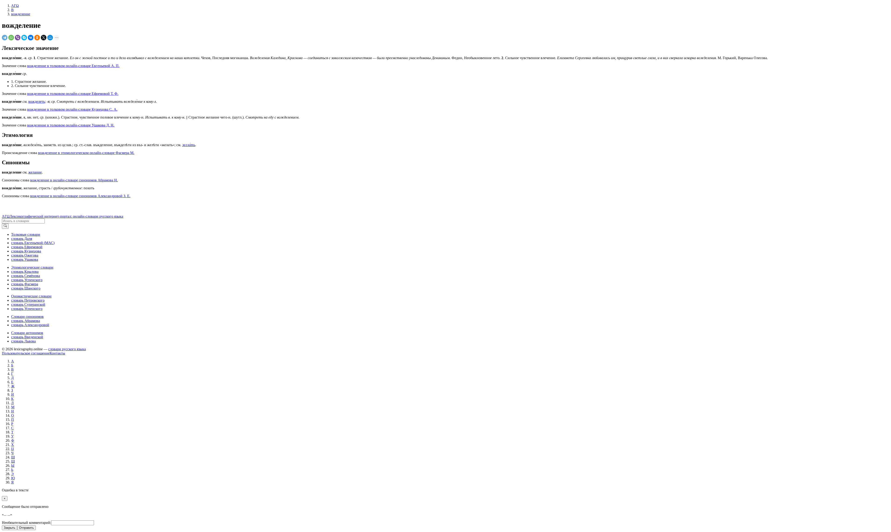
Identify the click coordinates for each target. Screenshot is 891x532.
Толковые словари (25, 234)
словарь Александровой (30, 325)
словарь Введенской (27, 337)
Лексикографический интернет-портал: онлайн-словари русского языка (66, 216)
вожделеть (36, 101)
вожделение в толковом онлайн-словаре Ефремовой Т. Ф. (72, 94)
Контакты (57, 353)
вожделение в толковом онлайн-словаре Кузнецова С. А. (72, 109)
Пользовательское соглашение (26, 353)
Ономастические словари (31, 296)
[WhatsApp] (11, 37)
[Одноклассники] (37, 37)
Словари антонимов (27, 333)
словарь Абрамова (25, 321)
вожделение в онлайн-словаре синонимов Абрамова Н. (74, 180)
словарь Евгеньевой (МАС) (33, 243)
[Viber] (17, 37)
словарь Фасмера (24, 284)
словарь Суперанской (28, 304)
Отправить (26, 527)
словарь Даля (21, 239)
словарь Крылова (25, 272)
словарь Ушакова (24, 259)
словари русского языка (67, 349)
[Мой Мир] (50, 37)
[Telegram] (4, 37)
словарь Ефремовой (26, 247)
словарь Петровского (28, 300)
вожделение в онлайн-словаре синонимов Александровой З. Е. (80, 196)
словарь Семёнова (25, 276)
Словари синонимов (27, 317)
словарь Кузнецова (26, 251)
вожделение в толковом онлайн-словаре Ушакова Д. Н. (70, 125)
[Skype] (24, 37)
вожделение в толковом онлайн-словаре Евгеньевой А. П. (73, 66)
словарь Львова (23, 341)
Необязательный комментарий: (26, 523)
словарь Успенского (26, 280)
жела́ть (188, 145)
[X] (43, 37)
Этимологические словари (32, 267)
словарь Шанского (25, 288)
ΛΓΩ (6, 216)
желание (35, 172)
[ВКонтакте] (30, 37)
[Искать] (5, 226)
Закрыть (9, 527)
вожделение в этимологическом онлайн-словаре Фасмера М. (86, 153)
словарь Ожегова (24, 255)
